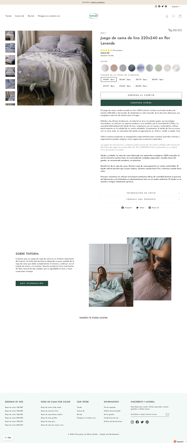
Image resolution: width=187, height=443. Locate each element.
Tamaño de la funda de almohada (120, 75)
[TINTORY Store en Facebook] (137, 422)
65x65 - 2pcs (125, 86)
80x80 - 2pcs (141, 86)
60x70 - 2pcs (108, 86)
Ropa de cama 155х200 (14, 411)
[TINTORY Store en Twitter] (142, 422)
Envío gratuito (109, 414)
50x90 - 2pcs (157, 79)
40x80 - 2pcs (108, 79)
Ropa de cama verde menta (51, 407)
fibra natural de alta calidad (30, 269)
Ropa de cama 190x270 (14, 421)
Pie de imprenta (110, 407)
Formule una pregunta (141, 199)
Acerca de (19, 16)
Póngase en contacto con (49, 16)
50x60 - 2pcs (125, 79)
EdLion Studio (92, 434)
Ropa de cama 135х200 (14, 407)
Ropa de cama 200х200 (14, 418)
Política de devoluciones (113, 421)
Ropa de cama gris (48, 421)
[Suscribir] (167, 414)
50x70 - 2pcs (141, 79)
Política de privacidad (112, 411)
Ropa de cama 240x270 (14, 425)
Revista (31, 16)
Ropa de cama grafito (49, 418)
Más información (32, 283)
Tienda (8, 16)
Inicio (103, 33)
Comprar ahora (141, 103)
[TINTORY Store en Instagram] (132, 422)
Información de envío (141, 193)
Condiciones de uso (111, 418)
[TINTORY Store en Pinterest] (147, 422)
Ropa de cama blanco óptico (51, 414)
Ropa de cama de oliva (49, 411)
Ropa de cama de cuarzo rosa (52, 425)
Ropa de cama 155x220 (14, 414)
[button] (107, 50)
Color (104, 61)
